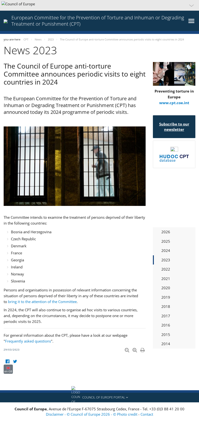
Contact (147, 414)
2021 (165, 278)
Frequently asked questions (28, 341)
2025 (165, 241)
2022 (165, 269)
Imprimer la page (143, 349)
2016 (165, 325)
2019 (165, 297)
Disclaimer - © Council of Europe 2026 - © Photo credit (92, 414)
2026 (165, 231)
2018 (165, 306)
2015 (165, 334)
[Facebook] (7, 361)
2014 (165, 343)
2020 (165, 287)
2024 (165, 250)
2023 (165, 259)
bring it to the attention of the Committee (42, 301)
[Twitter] (15, 361)
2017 (165, 315)
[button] (99, 5)
